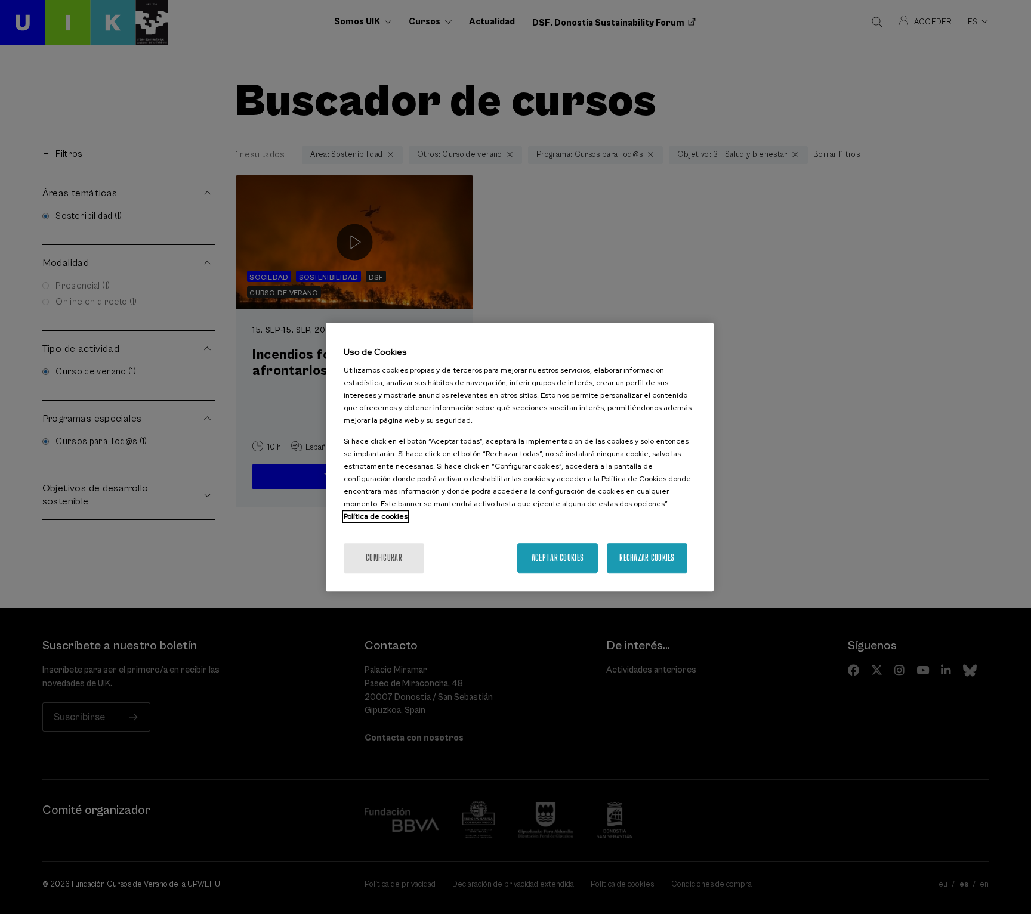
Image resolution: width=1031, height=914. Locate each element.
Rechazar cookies (646, 558)
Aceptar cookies (558, 558)
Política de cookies (376, 516)
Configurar (384, 558)
